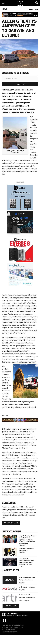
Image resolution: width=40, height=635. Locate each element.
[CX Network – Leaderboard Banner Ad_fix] (20, 14)
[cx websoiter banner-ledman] (20, 420)
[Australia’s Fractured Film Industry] (10, 552)
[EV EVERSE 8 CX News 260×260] (20, 249)
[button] (20, 84)
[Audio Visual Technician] (10, 589)
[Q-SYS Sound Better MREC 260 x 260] (20, 223)
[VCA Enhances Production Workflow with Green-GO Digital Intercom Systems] (10, 561)
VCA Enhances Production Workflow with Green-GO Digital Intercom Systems (26, 561)
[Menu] (3, 2)
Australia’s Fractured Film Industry (26, 550)
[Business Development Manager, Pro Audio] (10, 580)
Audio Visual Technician (27, 587)
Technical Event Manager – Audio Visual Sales (27, 597)
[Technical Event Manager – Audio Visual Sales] (10, 597)
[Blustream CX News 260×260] (20, 275)
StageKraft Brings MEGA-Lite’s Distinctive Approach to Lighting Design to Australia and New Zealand (27, 540)
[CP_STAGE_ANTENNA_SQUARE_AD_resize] (20, 197)
